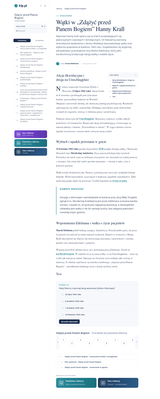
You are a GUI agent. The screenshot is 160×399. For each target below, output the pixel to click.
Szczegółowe (39, 40)
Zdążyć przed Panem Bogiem (75, 9)
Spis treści (114, 75)
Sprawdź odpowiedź (69, 322)
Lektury (59, 9)
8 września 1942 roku (74, 301)
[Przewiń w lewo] (57, 342)
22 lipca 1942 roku (73, 294)
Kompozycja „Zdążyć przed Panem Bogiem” (33, 99)
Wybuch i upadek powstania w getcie (123, 87)
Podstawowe (22, 40)
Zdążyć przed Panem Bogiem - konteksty (32, 120)
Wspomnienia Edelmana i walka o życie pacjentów (122, 92)
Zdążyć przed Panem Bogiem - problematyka (32, 78)
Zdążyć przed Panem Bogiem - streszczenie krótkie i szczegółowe (33, 47)
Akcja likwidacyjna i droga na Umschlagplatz (123, 81)
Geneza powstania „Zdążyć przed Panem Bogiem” (33, 72)
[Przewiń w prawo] (136, 342)
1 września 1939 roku (74, 308)
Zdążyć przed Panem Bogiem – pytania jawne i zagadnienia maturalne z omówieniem (32, 113)
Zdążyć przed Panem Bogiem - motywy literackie (32, 105)
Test (113, 97)
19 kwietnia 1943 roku (75, 314)
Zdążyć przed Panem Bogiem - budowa (32, 84)
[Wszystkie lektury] (41, 6)
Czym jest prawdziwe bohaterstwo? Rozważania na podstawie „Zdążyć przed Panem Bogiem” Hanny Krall (34, 92)
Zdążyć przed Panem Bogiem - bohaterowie (32, 66)
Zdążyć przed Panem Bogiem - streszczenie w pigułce (32, 60)
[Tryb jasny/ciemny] (45, 6)
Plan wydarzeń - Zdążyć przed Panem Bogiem (31, 53)
